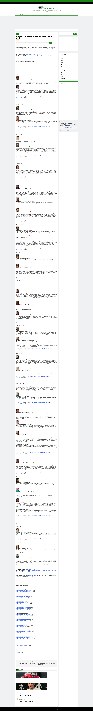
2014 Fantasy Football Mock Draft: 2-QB (22, 602)
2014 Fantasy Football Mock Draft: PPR (22, 604)
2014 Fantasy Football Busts (20, 627)
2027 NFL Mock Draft (27, 14)
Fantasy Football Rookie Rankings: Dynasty (23, 598)
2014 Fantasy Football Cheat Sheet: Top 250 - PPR (24, 615)
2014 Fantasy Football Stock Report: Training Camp (24, 624)
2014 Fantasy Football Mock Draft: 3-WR (22, 608)
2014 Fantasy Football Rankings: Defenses (22, 595)
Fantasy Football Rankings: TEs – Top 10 (25, 701)
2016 (61, 104)
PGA (61, 72)
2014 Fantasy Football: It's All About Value (22, 625)
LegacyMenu (17, 14)
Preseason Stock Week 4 (35, 55)
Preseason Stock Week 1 (27, 56)
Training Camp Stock (37, 56)
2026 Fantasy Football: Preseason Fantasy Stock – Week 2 (28, 678)
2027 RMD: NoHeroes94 (64, 130)
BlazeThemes (53, 709)
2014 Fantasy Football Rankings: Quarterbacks (23, 590)
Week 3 (30, 54)
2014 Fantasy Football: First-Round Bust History (23, 638)
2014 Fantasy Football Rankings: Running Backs (23, 591)
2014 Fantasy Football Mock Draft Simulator (23, 633)
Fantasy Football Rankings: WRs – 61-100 (25, 695)
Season (62, 76)
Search (75, 33)
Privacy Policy (57, 709)
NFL (61, 68)
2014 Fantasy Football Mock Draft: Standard (23, 603)
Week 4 (27, 54)
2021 (61, 94)
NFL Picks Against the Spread (36, 14)
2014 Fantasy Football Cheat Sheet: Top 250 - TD (23, 618)
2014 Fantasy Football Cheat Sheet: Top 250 (23, 614)
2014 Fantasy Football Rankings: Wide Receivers (23, 592)
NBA (61, 66)
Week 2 (34, 54)
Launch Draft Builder (68, 127)
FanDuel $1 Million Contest (20, 632)
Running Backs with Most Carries (21, 639)
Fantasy (17, 33)
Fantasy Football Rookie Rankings (21, 597)
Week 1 (38, 54)
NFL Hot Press (63, 70)
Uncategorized (63, 78)
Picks (62, 74)
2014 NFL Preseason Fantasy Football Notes (38, 96)
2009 (61, 118)
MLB (61, 64)
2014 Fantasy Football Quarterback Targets (23, 631)
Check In (21, 14)
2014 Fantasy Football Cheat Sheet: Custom (23, 619)
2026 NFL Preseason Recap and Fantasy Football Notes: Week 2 (29, 690)
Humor (62, 62)
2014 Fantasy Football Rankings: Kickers (22, 596)
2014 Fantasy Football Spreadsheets (21, 620)
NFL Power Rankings (20, 656)
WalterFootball (49, 8)
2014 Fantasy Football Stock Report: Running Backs (24, 636)
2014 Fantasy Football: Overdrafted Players (23, 637)
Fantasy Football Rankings (20, 586)
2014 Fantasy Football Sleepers (21, 626)
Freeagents (62, 60)
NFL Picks (18, 652)
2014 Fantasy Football (32, 575)
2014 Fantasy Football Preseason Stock (22, 630)
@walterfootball (32, 49)
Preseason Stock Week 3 (46, 55)
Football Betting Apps (45, 14)
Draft (61, 56)
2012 (61, 112)
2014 (61, 108)
